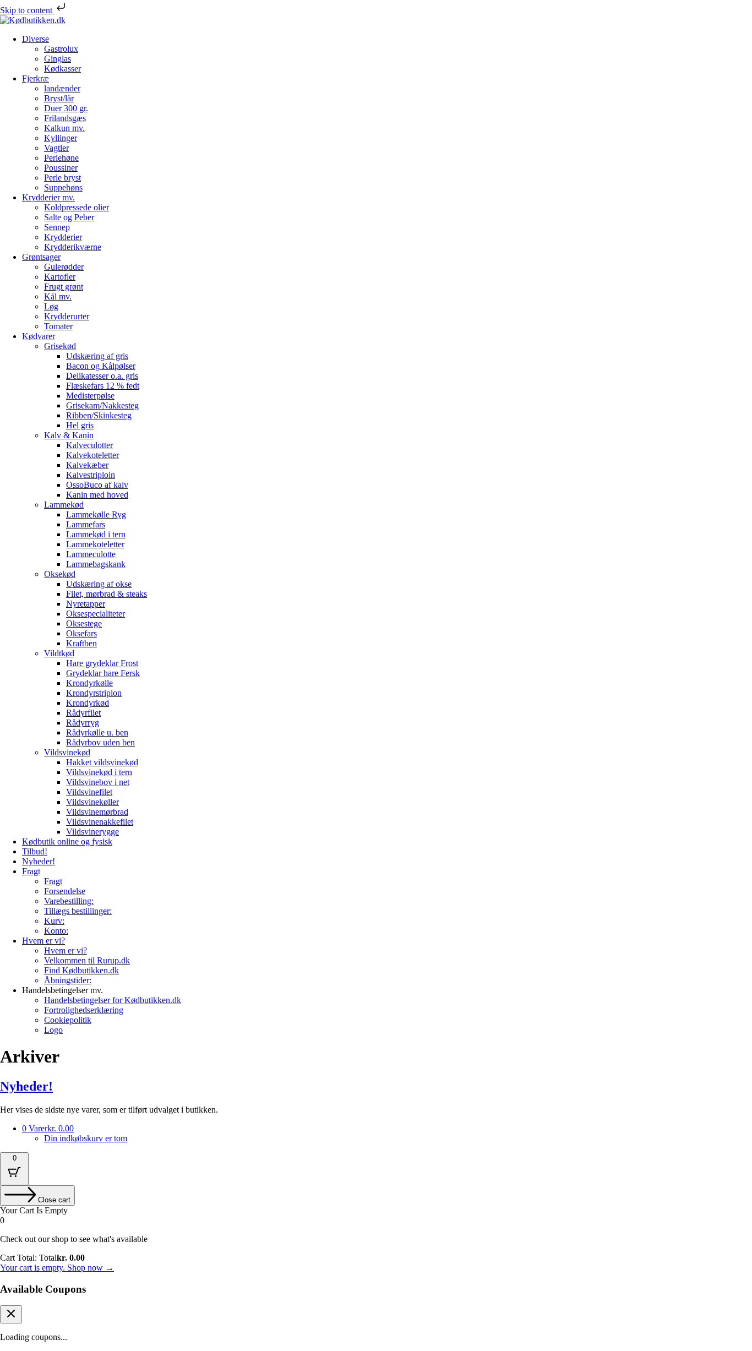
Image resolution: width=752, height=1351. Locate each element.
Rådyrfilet (83, 712)
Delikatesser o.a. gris (102, 375)
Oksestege (84, 623)
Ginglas (57, 58)
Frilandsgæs (65, 118)
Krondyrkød (87, 702)
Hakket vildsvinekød (102, 762)
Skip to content (27, 10)
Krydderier (63, 237)
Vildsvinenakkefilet (99, 821)
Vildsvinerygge (92, 831)
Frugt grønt (63, 286)
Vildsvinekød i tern (99, 772)
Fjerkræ (35, 78)
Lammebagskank (96, 564)
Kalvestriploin (90, 475)
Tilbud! (34, 851)
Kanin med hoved (97, 494)
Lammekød (64, 504)
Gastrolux (61, 48)
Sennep (57, 227)
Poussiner (61, 167)
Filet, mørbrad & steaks (106, 593)
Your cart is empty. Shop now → (57, 1267)
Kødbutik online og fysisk (67, 841)
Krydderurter (66, 316)
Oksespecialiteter (95, 613)
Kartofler (59, 276)
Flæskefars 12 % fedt (102, 385)
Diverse (35, 38)
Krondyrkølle (89, 683)
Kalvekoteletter (92, 455)
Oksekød (59, 574)
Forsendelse (64, 891)
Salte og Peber (69, 217)
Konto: (56, 930)
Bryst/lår (59, 98)
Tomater (58, 326)
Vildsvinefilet (89, 792)
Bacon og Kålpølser (100, 366)
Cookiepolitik (67, 1020)
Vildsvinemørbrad (97, 811)
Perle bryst (62, 177)
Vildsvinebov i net (97, 782)
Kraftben (81, 643)
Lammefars (85, 524)
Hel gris (80, 425)
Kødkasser (62, 68)
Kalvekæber (87, 465)
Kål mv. (58, 296)
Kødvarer (38, 336)
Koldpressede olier (76, 207)
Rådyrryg (82, 722)
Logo (53, 1029)
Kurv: (54, 920)
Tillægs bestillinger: (78, 911)
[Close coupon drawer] (11, 1314)
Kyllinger (60, 138)
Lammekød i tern (96, 534)
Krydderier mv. (48, 197)
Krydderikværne (72, 247)
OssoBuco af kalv (97, 484)
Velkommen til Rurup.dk (87, 960)
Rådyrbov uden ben (100, 742)
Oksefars (81, 633)
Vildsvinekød (67, 752)
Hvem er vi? (43, 940)
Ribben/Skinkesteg (99, 415)
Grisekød (60, 346)
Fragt (31, 871)
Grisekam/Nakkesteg (102, 405)
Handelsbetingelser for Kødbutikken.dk (112, 1000)
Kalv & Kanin (69, 435)
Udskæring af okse (99, 584)
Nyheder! (38, 861)
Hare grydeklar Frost (102, 663)
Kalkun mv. (64, 128)
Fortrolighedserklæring (83, 1010)
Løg (51, 306)
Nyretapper (85, 603)
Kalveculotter (89, 445)
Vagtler (56, 147)
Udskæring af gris (97, 356)
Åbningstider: (67, 980)
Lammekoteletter (95, 544)
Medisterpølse (90, 395)
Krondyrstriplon (94, 693)
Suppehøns (63, 187)
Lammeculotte (91, 554)
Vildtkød (59, 653)
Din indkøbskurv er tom (85, 1138)
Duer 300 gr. (66, 108)
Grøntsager (41, 257)
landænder (62, 88)
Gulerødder (64, 266)
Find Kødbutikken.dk (81, 970)
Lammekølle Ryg (96, 514)
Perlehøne (61, 157)
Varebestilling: (69, 901)
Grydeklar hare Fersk (103, 673)
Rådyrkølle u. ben (97, 732)
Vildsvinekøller (92, 802)
